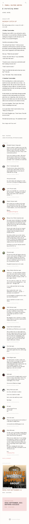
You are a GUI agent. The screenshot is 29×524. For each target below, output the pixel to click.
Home (4, 12)
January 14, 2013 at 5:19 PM (12, 266)
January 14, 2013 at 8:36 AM (13, 184)
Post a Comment (6, 458)
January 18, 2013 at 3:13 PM (13, 413)
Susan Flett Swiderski (12, 326)
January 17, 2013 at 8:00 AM (13, 402)
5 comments (8, 492)
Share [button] (3, 135)
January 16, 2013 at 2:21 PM (12, 370)
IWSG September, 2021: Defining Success (14, 503)
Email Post (8, 135)
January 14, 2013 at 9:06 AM (13, 197)
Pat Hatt (9, 346)
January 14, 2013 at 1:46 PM (13, 213)
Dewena (9, 252)
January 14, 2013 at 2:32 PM (13, 248)
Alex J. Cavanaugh (11, 166)
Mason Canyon (11, 201)
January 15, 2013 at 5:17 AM (12, 303)
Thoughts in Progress (12, 211)
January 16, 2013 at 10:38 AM (13, 353)
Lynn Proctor (10, 188)
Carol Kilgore (10, 357)
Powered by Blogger (15, 519)
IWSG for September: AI (12, 490)
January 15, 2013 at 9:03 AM (13, 322)
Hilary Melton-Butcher (12, 270)
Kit (7, 406)
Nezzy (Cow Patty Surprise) (14, 218)
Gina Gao (9, 417)
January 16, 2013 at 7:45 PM (13, 385)
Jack (8, 374)
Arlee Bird (9, 430)
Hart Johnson (10, 307)
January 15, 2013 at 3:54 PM (13, 342)
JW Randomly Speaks (17, 137)
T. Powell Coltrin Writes (12, 5)
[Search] (26, 2)
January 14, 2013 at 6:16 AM (13, 161)
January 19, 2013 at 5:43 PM (13, 455)
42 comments (11, 507)
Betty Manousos (11, 389)
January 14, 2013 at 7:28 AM (13, 174)
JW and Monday (9, 137)
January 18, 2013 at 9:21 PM (13, 426)
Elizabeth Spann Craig (12, 145)
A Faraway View (10, 453)
